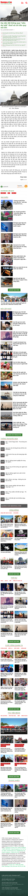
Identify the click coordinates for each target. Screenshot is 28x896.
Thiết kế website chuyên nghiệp (10, 887)
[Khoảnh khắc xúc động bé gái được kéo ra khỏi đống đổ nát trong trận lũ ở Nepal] (21, 668)
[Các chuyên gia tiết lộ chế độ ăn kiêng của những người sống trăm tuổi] (7, 215)
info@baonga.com (8, 885)
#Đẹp (18, 715)
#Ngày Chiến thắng (19, 746)
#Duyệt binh (7, 744)
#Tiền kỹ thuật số (17, 580)
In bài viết (5, 186)
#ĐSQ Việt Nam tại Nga (6, 512)
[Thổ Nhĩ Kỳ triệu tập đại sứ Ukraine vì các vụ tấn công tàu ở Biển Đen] (6, 395)
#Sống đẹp (23, 648)
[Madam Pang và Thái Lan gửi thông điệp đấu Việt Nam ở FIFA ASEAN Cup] (7, 668)
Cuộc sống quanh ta (14, 645)
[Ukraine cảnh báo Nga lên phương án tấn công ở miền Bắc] (6, 385)
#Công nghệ (4, 648)
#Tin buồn (15, 512)
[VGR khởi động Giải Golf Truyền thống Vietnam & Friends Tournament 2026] (21, 547)
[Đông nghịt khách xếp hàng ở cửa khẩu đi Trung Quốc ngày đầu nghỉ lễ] (7, 260)
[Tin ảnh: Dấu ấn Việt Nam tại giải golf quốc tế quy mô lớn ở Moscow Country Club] (14, 297)
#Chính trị (3, 193)
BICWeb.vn (18, 889)
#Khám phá (3, 746)
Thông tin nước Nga (9, 439)
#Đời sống (8, 763)
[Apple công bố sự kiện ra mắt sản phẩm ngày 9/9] (7, 682)
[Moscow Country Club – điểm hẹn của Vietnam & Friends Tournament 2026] (21, 519)
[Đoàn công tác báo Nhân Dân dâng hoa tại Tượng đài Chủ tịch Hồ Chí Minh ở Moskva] (21, 560)
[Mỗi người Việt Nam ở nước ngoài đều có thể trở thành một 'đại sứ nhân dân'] (7, 560)
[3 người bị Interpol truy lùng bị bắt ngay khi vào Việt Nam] (6, 345)
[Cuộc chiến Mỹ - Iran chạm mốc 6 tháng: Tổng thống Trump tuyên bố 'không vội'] (6, 426)
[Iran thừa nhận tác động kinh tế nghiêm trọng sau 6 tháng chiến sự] (6, 416)
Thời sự (14, 578)
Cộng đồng (14, 510)
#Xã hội (2, 763)
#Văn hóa (17, 763)
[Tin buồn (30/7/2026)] (7, 547)
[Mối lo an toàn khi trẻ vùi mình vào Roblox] (7, 271)
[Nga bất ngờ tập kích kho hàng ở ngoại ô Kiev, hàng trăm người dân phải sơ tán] (7, 282)
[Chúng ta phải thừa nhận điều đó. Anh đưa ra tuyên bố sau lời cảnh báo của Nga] (7, 204)
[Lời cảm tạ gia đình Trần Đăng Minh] (21, 533)
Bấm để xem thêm (14, 290)
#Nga (2, 580)
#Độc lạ (10, 648)
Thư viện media (14, 713)
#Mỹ (9, 193)
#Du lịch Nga (4, 715)
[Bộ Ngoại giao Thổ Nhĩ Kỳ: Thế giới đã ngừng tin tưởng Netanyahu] (6, 315)
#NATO (6, 580)
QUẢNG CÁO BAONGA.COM (11, 506)
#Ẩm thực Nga (12, 715)
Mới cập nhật (6, 309)
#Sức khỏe (16, 648)
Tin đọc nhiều (14, 780)
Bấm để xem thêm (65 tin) (14, 434)
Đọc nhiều (4, 197)
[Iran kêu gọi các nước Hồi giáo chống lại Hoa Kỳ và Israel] (6, 325)
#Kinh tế (14, 193)
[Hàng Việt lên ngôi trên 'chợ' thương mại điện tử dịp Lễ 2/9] (6, 375)
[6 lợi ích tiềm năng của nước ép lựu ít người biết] (6, 365)
